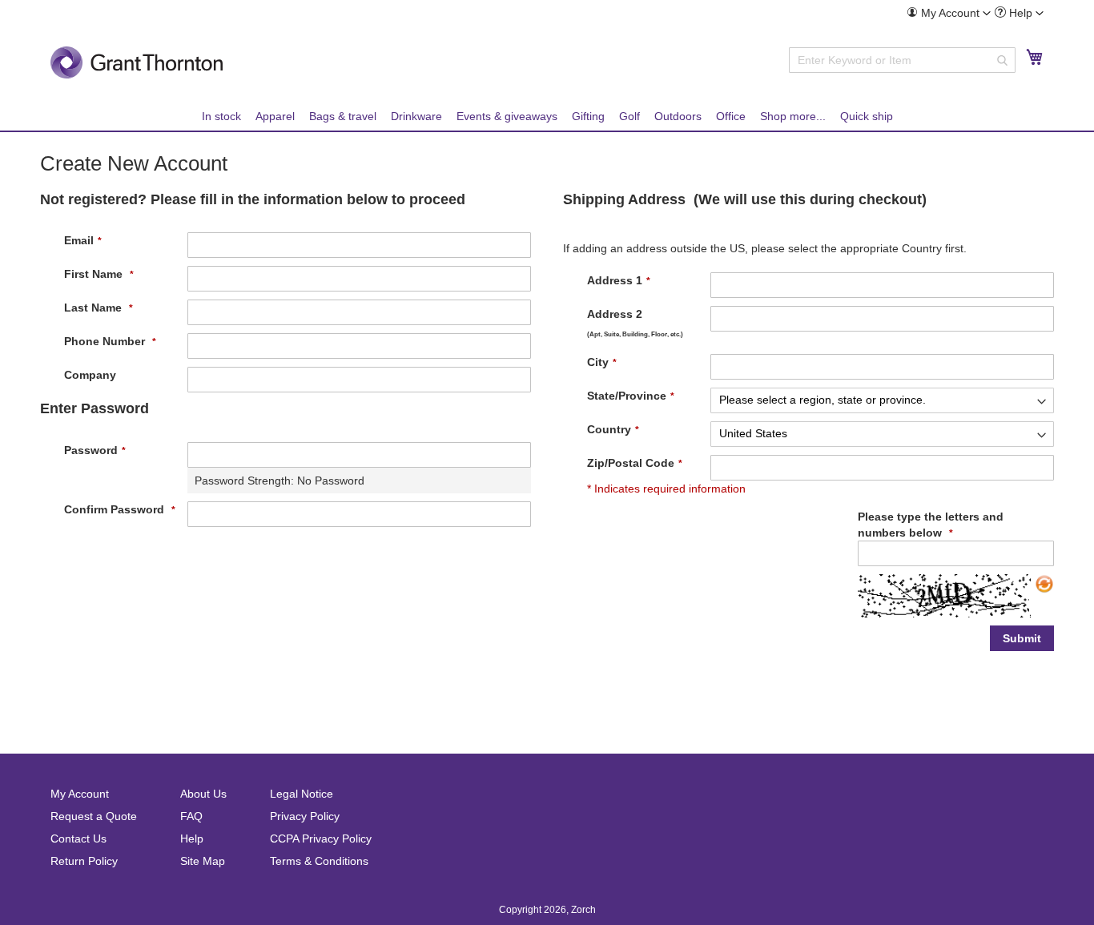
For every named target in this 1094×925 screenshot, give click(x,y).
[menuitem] (949, 13)
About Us (203, 793)
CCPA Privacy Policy (321, 838)
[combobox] (902, 60)
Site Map (202, 861)
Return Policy (84, 861)
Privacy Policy (305, 816)
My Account (79, 793)
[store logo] (136, 62)
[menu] (547, 117)
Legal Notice (301, 793)
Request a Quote (93, 816)
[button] (949, 12)
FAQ (191, 816)
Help (191, 838)
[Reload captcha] (1044, 583)
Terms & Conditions (319, 861)
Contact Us (78, 838)
